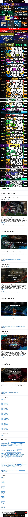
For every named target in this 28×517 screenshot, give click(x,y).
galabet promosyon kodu (16, 462)
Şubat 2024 (3, 497)
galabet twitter (21, 465)
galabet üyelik (16, 392)
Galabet (3, 224)
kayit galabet (16, 470)
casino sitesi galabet (15, 442)
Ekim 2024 (2, 487)
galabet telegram (14, 464)
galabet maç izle (19, 456)
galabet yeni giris (18, 466)
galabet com (22, 447)
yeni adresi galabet (22, 470)
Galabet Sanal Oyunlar (4, 402)
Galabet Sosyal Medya (4, 424)
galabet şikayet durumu (21, 326)
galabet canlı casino (16, 446)
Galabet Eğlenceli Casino (4, 413)
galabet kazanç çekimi (12, 455)
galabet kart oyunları (3, 455)
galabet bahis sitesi (20, 443)
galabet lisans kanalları (9, 456)
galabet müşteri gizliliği (17, 259)
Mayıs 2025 (2, 481)
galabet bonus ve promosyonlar (19, 444)
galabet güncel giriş (11, 453)
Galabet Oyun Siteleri (4, 415)
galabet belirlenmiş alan (9, 444)
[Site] (14, 48)
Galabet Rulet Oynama (4, 404)
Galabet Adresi (3, 399)
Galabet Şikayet (9, 468)
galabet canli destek (10, 445)
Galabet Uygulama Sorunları (5, 419)
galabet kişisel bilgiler (21, 455)
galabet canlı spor (4, 392)
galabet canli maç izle (18, 445)
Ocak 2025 (2, 483)
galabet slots (16, 358)
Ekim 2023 (2, 502)
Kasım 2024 (3, 486)
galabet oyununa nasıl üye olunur (13, 326)
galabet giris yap (3, 450)
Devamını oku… (3, 222)
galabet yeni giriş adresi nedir (19, 467)
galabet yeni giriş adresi (11, 467)
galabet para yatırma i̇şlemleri (19, 225)
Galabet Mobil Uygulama (4, 418)
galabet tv (19, 464)
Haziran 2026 (3, 477)
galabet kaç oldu (16, 455)
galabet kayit (7, 455)
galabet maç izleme (5, 225)
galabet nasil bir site (19, 458)
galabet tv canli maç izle (5, 465)
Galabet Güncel (9, 452)
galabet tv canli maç (24, 464)
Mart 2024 (2, 496)
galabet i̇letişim (22, 454)
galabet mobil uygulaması (19, 457)
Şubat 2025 (3, 482)
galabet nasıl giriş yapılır (4, 459)
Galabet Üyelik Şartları (4, 409)
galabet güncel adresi (5, 453)
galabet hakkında (10, 454)
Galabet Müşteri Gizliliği (8, 231)
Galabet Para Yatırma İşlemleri (10, 198)
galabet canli (3, 445)
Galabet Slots (5, 331)
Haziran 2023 (3, 507)
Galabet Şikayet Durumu (8, 298)
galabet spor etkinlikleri (9, 464)
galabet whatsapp (4, 466)
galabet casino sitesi (17, 447)
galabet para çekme (18, 461)
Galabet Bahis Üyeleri (4, 428)
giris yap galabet (3, 470)
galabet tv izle (11, 465)
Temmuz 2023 (3, 506)
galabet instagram (16, 454)
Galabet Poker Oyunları (4, 403)
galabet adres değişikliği (4, 443)
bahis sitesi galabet (7, 442)
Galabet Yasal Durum (4, 420)
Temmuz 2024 (3, 491)
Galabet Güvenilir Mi (18, 453)
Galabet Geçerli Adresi (4, 429)
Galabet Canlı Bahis (3, 446)
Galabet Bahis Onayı (4, 408)
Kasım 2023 (3, 501)
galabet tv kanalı (16, 465)
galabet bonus (13, 444)
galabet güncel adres (17, 452)
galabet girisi (19, 449)
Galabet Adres (22, 442)
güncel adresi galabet (10, 470)
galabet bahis (14, 443)
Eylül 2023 (2, 503)
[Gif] (14, 78)
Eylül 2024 (2, 488)
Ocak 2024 (2, 498)
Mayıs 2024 (3, 493)
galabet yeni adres (11, 466)
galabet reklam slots (11, 358)
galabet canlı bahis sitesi (10, 446)
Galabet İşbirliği (5, 264)
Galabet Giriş (9, 450)
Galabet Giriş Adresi (5, 259)
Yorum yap (3, 260)
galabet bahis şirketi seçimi (3, 444)
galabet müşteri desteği (16, 292)
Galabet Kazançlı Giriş (4, 414)
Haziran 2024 (3, 492)
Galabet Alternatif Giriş (4, 423)
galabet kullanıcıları (3, 456)
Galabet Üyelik (5, 364)
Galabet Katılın (3, 425)
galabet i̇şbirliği (4, 292)
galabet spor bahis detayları (3, 464)
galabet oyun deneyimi (11, 225)
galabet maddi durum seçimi (14, 456)
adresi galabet (3, 442)
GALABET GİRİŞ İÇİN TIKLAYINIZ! (14, 28)
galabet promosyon (9, 462)
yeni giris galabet (4, 471)
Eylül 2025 (2, 478)
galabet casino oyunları (10, 447)
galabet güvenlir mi (4, 454)
